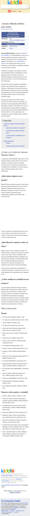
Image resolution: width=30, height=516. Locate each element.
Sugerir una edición (15, 492)
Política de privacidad (6, 512)
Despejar (24, 6)
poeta (15, 46)
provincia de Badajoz (14, 40)
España (22, 40)
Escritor (11, 46)
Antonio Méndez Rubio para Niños (10, 485)
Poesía (11, 48)
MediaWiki (13, 509)
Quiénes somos (20, 510)
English (19, 11)
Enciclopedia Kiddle (6, 476)
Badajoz (6, 55)
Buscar (27, 6)
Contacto (16, 512)
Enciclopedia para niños (7, 29)
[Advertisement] (15, 17)
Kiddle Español (5, 510)
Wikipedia (16, 507)
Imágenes (14, 11)
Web (10, 11)
